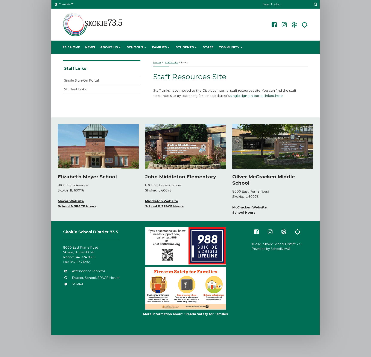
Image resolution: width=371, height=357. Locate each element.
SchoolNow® (280, 249)
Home (157, 62)
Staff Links (171, 62)
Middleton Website (161, 201)
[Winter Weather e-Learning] (294, 24)
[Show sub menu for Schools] (145, 47)
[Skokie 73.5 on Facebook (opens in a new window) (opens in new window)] (274, 24)
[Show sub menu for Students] (196, 47)
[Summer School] (304, 24)
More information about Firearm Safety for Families (185, 314)
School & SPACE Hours (77, 206)
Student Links (75, 89)
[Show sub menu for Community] (241, 47)
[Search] (315, 4)
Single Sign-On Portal (81, 80)
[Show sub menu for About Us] (120, 47)
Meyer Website (71, 201)
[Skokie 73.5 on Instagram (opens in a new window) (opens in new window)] (284, 24)
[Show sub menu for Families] (169, 47)
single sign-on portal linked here (256, 96)
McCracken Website (249, 207)
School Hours (243, 212)
